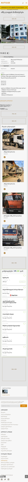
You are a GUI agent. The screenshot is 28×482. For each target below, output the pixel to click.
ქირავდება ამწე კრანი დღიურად (13, 215)
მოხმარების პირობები (6, 422)
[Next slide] (27, 34)
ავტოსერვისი (4, 436)
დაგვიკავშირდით (5, 418)
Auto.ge (11, 475)
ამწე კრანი (3, 9)
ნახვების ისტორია (6, 394)
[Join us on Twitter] (5, 479)
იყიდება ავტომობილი (6, 426)
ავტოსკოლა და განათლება (8, 466)
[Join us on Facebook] (2, 479)
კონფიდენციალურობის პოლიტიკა (9, 424)
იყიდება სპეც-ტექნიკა (6, 440)
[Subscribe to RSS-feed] (9, 479)
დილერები (3, 442)
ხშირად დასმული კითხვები (7, 462)
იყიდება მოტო (4, 428)
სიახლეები (3, 420)
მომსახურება (4, 460)
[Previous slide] (1, 34)
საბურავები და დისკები (6, 468)
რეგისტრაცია (4, 448)
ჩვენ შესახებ (4, 416)
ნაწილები (3, 434)
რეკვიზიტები (4, 456)
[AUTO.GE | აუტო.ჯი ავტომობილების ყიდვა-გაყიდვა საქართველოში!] (5, 3)
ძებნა (2, 444)
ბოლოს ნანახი (4, 458)
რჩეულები (3, 446)
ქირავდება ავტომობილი (7, 464)
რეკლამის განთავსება (6, 450)
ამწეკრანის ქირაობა (9, 152)
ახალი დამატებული (6, 414)
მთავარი (3, 412)
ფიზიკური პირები (5, 438)
